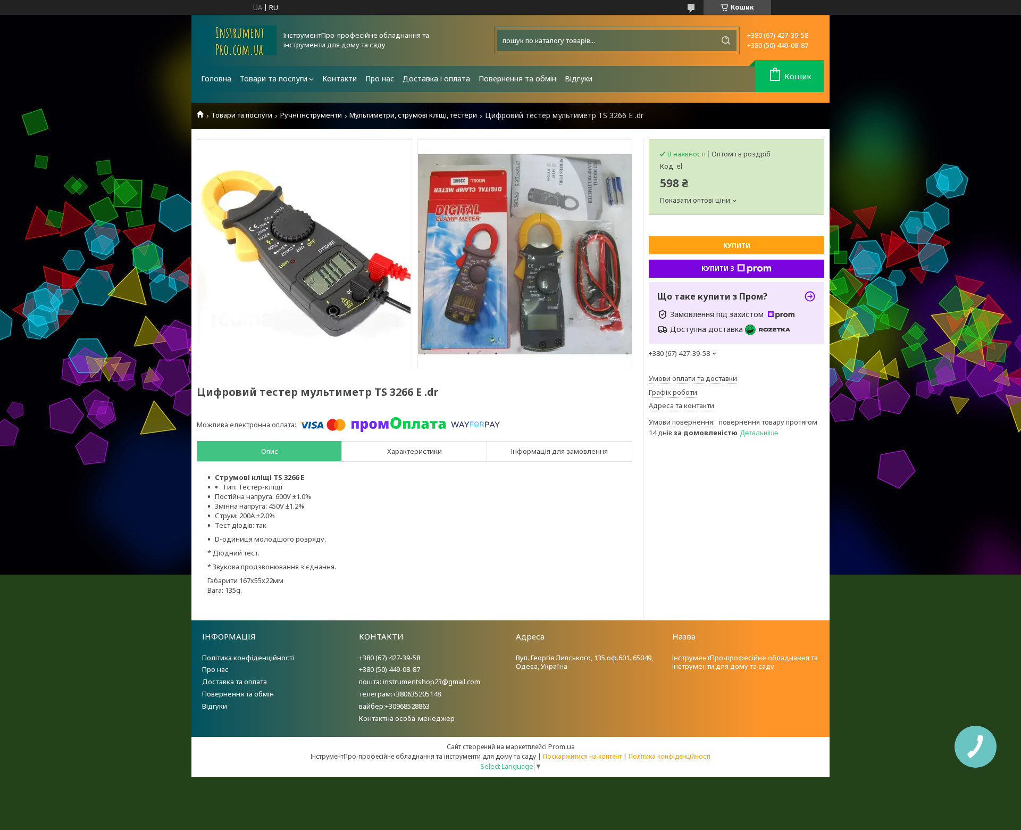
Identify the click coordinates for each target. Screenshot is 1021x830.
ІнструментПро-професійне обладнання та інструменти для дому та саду (745, 662)
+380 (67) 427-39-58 (389, 657)
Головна (216, 78)
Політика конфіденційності (248, 657)
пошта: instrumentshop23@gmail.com (419, 681)
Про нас (379, 78)
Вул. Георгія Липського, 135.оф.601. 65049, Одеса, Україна (584, 662)
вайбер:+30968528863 (394, 706)
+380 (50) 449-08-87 (389, 669)
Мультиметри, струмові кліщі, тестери (413, 115)
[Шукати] (726, 40)
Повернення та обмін (517, 78)
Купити (736, 245)
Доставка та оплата (234, 681)
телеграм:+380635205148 (400, 694)
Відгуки (578, 78)
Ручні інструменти (311, 115)
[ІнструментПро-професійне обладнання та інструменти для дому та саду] (237, 40)
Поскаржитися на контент (582, 756)
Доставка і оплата (436, 78)
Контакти (339, 78)
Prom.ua (561, 746)
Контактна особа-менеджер (407, 718)
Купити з (717, 268)
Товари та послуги (273, 78)
